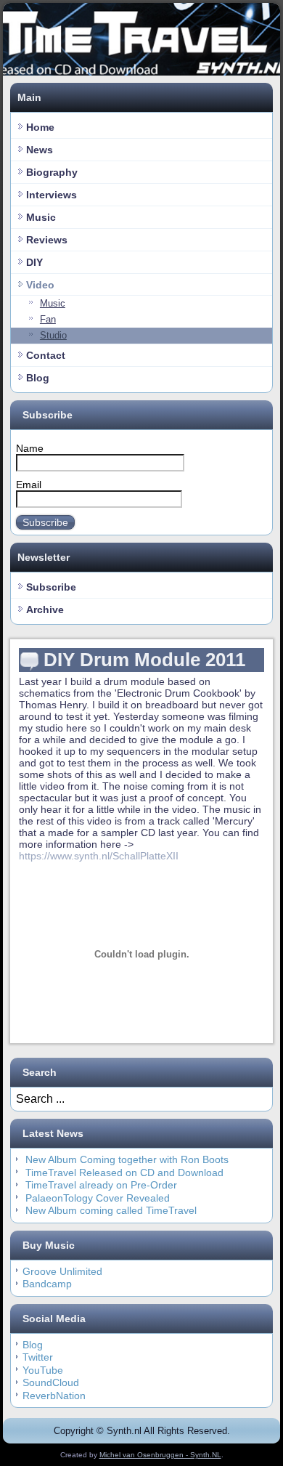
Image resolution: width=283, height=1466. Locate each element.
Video (40, 285)
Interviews (51, 195)
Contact (45, 355)
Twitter (37, 1357)
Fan (48, 319)
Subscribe (45, 522)
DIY (34, 262)
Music (41, 217)
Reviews (46, 240)
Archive (45, 609)
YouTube (42, 1370)
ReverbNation (54, 1395)
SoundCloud (50, 1382)
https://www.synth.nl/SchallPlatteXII (99, 856)
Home (40, 127)
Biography (52, 172)
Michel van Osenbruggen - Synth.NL (160, 1455)
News (39, 149)
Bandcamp (47, 1283)
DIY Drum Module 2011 (144, 660)
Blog (37, 378)
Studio (53, 335)
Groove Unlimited (62, 1271)
